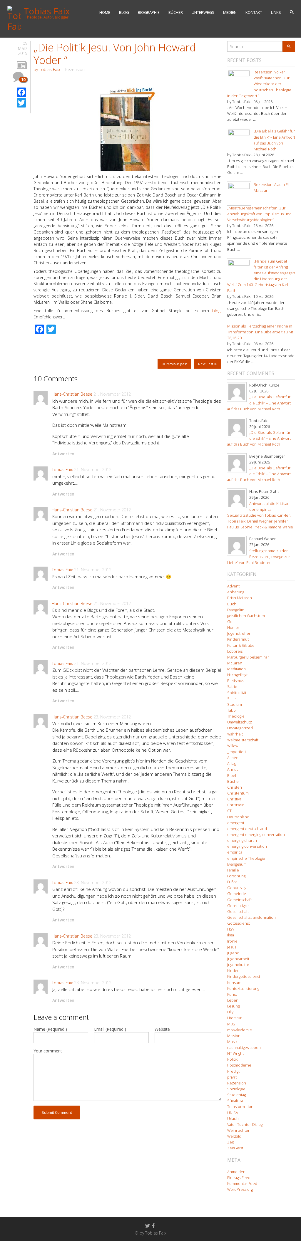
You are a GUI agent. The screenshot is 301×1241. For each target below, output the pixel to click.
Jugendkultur (238, 964)
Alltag (231, 763)
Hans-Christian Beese (72, 394)
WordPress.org (240, 1189)
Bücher (175, 12)
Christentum (238, 793)
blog (216, 310)
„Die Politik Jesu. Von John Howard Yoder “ (115, 53)
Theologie (236, 716)
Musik (232, 1041)
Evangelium (237, 864)
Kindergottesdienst (243, 976)
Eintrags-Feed (238, 1177)
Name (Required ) (50, 1029)
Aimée (232, 757)
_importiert (236, 751)
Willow (232, 745)
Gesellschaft (238, 911)
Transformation (240, 1106)
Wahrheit (235, 734)
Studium (234, 704)
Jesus (231, 947)
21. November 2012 (112, 394)
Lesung (233, 1006)
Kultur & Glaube (241, 645)
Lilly (230, 1012)
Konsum (234, 982)
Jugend (233, 953)
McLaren (234, 663)
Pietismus (235, 680)
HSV (230, 929)
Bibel (231, 775)
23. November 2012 (112, 717)
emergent (235, 822)
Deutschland (238, 817)
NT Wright (235, 1053)
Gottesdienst (238, 923)
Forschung (236, 876)
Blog (124, 12)
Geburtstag (236, 887)
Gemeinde (236, 893)
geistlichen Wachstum (246, 615)
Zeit (230, 1142)
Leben (232, 1000)
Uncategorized (240, 728)
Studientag (236, 1094)
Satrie (232, 686)
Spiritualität (236, 692)
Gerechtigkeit (239, 905)
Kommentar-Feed (242, 1183)
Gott (231, 621)
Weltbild (234, 1136)
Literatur (234, 1017)
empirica (234, 852)
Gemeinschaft (239, 899)
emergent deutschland (247, 828)
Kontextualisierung (243, 988)
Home (104, 12)
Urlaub (233, 1118)
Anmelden (236, 1171)
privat (232, 1077)
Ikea (230, 935)
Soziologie (236, 1088)
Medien (230, 12)
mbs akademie (239, 1029)
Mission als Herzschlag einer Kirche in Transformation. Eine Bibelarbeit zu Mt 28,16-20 (260, 332)
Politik (232, 1059)
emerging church (242, 840)
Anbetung (235, 592)
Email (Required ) (110, 1029)
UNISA (232, 1112)
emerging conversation (247, 846)
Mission (233, 1035)
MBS (231, 1024)
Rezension (75, 69)
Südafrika (235, 1100)
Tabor (232, 710)
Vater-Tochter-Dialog (244, 1124)
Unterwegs (203, 12)
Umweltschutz (239, 722)
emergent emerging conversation (256, 834)
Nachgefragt (237, 674)
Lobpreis (235, 651)
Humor (233, 627)
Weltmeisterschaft (242, 740)
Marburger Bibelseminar (248, 657)
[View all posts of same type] (22, 65)
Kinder (233, 970)
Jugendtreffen (239, 633)
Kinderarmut (238, 639)
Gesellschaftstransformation (251, 917)
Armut (232, 769)
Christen (234, 787)
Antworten (63, 453)
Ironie (232, 941)
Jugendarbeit (238, 958)
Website (162, 1029)
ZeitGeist (235, 1148)
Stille (231, 698)
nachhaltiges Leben (244, 1047)
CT (229, 810)
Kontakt (253, 12)
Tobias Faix (62, 469)
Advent (233, 586)
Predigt (233, 1071)
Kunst (232, 994)
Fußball (233, 881)
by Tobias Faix (47, 69)
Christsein (236, 804)
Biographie (149, 12)
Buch (231, 604)
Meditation (236, 668)
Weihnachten (238, 1130)
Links (276, 12)
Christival (235, 799)
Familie (233, 870)
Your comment (48, 1051)
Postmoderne (239, 1065)
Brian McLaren (239, 597)
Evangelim (235, 609)
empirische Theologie (246, 858)
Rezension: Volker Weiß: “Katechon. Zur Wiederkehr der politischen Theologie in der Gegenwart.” (259, 84)
